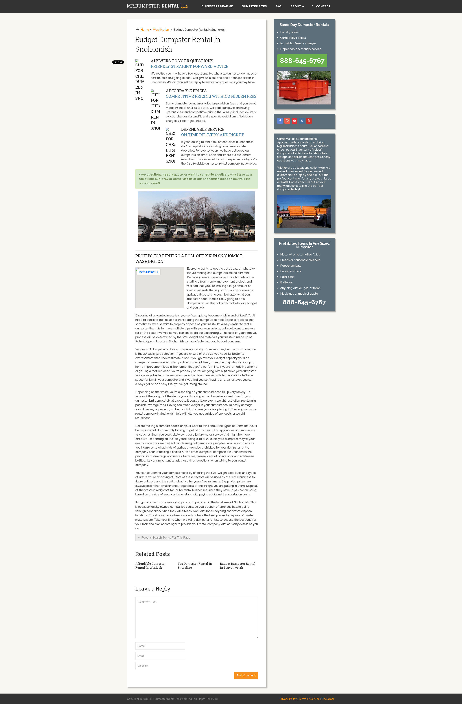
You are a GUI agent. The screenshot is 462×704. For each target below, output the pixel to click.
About (296, 6)
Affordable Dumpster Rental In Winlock (150, 565)
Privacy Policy (288, 699)
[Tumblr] (302, 121)
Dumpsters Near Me (217, 6)
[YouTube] (309, 121)
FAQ (279, 6)
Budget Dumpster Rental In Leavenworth (237, 565)
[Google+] (287, 121)
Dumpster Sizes (254, 6)
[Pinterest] (294, 121)
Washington (161, 29)
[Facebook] (280, 121)
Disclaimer (328, 699)
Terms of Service (309, 699)
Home (145, 29)
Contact (322, 6)
